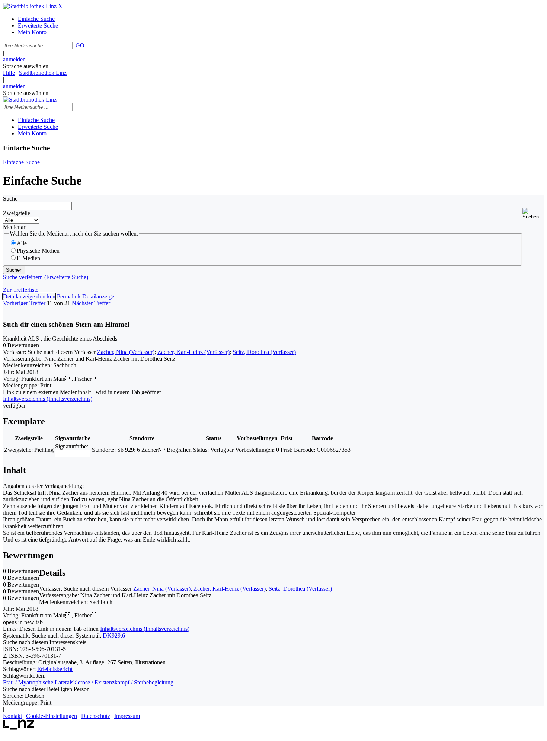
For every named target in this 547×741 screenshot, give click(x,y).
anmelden (14, 59)
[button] (533, 214)
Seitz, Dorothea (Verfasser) (264, 352)
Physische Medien (38, 250)
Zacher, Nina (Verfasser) (125, 352)
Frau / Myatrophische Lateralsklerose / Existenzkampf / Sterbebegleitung (88, 682)
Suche (10, 198)
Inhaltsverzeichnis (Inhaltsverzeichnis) (144, 629)
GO (80, 45)
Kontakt (12, 716)
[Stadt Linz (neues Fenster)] (19, 728)
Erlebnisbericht (55, 669)
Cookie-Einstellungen (51, 716)
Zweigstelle (16, 213)
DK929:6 (114, 635)
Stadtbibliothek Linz (43, 73)
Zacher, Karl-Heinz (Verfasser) (193, 352)
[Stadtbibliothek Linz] (30, 6)
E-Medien (28, 258)
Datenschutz (95, 716)
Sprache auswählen (25, 66)
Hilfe (9, 73)
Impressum (127, 716)
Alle (22, 243)
